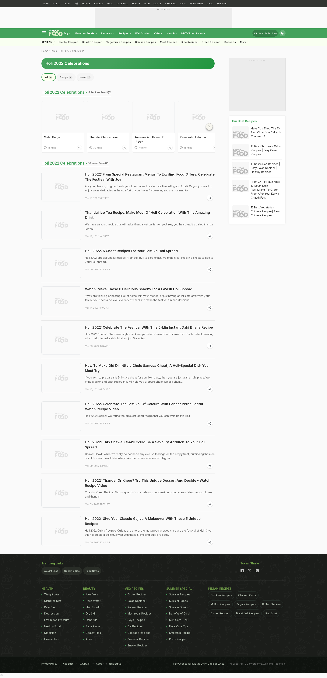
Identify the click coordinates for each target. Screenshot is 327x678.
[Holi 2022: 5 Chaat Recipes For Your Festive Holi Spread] (61, 263)
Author (100, 664)
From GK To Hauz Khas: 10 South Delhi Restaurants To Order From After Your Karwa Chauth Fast (265, 189)
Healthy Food (52, 626)
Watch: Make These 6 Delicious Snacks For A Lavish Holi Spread (138, 289)
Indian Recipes (219, 589)
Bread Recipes (211, 42)
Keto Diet (50, 607)
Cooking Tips (72, 570)
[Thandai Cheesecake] (108, 117)
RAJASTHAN (196, 3)
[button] (209, 126)
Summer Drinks (178, 607)
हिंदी (76, 3)
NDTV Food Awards (193, 33)
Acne (89, 639)
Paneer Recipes (138, 607)
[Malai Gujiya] (63, 117)
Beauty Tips (93, 632)
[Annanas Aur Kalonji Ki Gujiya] (153, 117)
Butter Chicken (271, 604)
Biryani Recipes (246, 604)
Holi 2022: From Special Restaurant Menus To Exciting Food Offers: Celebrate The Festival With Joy (150, 176)
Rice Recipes (189, 42)
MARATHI (222, 3)
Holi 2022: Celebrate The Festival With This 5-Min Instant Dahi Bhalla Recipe (149, 327)
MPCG (210, 3)
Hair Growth (93, 607)
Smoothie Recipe (180, 632)
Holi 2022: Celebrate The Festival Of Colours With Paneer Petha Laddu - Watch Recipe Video (145, 406)
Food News (92, 570)
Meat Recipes (168, 42)
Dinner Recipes (137, 594)
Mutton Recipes (220, 604)
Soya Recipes (136, 620)
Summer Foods (178, 600)
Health (171, 33)
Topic (53, 51)
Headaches (51, 639)
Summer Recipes (179, 594)
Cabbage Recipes (139, 632)
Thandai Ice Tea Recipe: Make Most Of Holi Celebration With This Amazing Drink (147, 215)
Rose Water (93, 600)
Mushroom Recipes (140, 613)
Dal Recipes (135, 626)
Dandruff (91, 620)
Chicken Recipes (145, 42)
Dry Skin (91, 613)
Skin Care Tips (178, 620)
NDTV (46, 3)
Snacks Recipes (92, 42)
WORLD (56, 3)
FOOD (110, 3)
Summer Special (179, 589)
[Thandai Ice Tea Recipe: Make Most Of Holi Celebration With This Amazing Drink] (61, 225)
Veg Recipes (134, 589)
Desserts (230, 42)
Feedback (84, 664)
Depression (51, 613)
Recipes (123, 33)
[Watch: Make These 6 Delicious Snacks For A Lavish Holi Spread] (61, 301)
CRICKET (98, 3)
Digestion (50, 632)
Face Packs (93, 626)
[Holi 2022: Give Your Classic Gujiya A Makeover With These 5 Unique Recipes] (61, 531)
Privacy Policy (49, 664)
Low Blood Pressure (56, 620)
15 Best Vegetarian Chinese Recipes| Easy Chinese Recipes (265, 211)
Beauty (89, 589)
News (85, 77)
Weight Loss (51, 570)
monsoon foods (85, 33)
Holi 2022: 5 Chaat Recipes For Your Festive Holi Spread (131, 251)
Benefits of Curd (179, 613)
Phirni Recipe (177, 639)
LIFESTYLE (122, 3)
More (244, 42)
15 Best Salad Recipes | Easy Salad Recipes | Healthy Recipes (265, 167)
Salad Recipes (137, 600)
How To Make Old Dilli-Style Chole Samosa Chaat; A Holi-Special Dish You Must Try (147, 368)
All (48, 77)
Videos (158, 33)
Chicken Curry (247, 595)
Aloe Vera (92, 594)
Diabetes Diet (52, 600)
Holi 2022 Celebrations (71, 51)
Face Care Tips (178, 626)
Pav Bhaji (271, 613)
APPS (183, 3)
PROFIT (68, 3)
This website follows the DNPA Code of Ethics (198, 663)
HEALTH (136, 3)
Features (106, 33)
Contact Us (115, 664)
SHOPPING (170, 3)
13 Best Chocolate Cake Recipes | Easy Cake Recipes (266, 150)
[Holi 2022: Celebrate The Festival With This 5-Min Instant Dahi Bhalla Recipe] (61, 340)
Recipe (66, 77)
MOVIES (86, 3)
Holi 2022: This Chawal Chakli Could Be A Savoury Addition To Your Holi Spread (145, 444)
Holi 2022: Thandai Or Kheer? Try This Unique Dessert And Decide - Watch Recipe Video (147, 483)
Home (44, 51)
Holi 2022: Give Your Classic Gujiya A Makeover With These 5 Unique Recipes (143, 521)
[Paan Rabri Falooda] (199, 117)
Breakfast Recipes (247, 613)
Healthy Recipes (68, 42)
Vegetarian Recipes (118, 42)
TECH (147, 3)
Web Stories (142, 33)
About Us (68, 664)
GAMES (157, 3)
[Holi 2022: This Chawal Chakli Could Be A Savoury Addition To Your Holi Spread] (61, 454)
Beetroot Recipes (138, 639)
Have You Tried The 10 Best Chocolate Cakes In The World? (266, 132)
